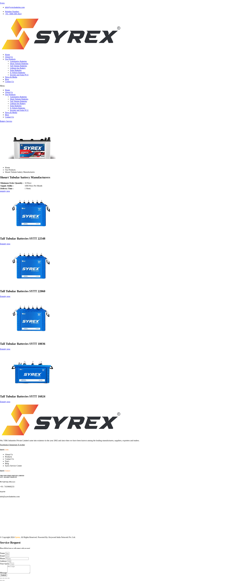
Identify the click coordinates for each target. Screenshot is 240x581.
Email (2, 556)
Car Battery (189, 532)
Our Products (10, 59)
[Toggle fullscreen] (3, 578)
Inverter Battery (164, 532)
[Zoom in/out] (1, 578)
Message (3, 573)
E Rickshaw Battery (117, 532)
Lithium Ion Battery (18, 68)
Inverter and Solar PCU (19, 75)
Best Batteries (131, 532)
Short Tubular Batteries (19, 64)
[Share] (6, 578)
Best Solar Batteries (203, 532)
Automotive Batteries (18, 61)
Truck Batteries (51, 532)
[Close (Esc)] (9, 578)
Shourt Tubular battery (67, 532)
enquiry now (5, 191)
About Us (9, 57)
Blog (7, 79)
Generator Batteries (220, 532)
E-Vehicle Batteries (17, 73)
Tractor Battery (178, 532)
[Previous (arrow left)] (1, 580)
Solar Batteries (16, 70)
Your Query (5, 564)
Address (3, 561)
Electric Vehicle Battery (147, 532)
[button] (120, 86)
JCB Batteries (20, 532)
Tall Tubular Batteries (18, 66)
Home (7, 55)
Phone (3, 558)
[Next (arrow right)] (3, 580)
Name (2, 553)
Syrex (2, 3)
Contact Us (9, 82)
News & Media (11, 77)
